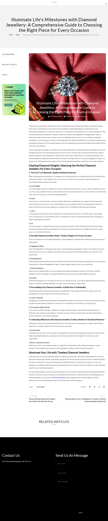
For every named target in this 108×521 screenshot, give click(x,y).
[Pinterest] (104, 387)
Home (11, 35)
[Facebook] (94, 387)
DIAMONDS (40, 387)
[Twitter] (99, 387)
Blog (17, 35)
